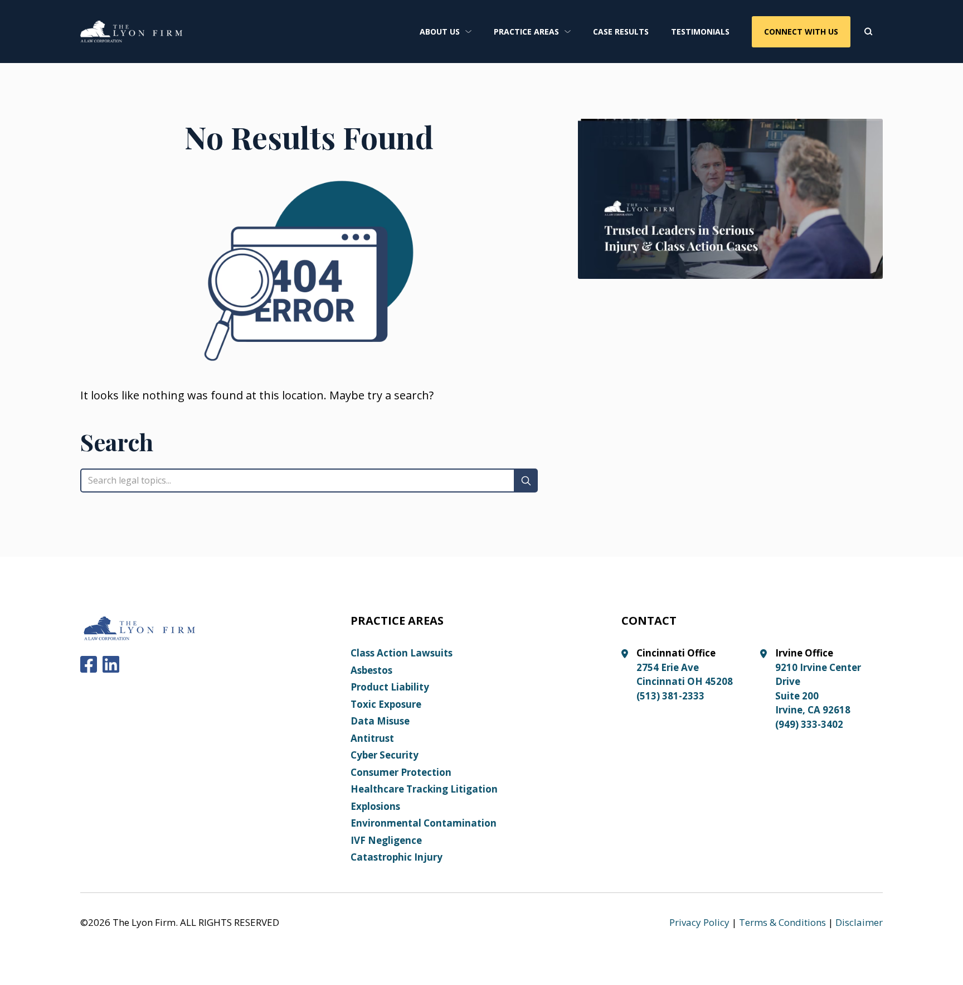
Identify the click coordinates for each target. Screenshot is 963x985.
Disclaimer (859, 922)
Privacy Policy (699, 922)
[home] (131, 31)
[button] (445, 31)
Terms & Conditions (782, 922)
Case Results (621, 31)
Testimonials (700, 31)
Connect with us (801, 31)
